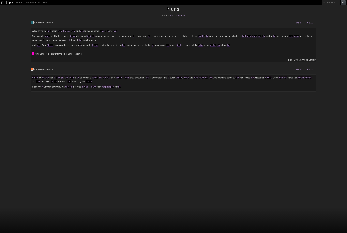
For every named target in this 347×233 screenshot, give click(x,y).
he (149, 36)
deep (104, 87)
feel (179, 45)
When (35, 77)
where (254, 36)
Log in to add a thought (177, 15)
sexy (291, 36)
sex (82, 31)
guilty (200, 45)
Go (343, 2)
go (78, 77)
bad (244, 36)
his (93, 36)
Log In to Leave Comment (302, 60)
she (66, 77)
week (269, 77)
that (89, 36)
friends (50, 45)
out (259, 36)
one (38, 45)
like (100, 77)
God (86, 87)
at (52, 81)
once (47, 36)
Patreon (45, 2)
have (96, 45)
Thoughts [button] (19, 2)
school (95, 77)
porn (249, 36)
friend (73, 36)
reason (103, 31)
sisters (119, 77)
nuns (60, 31)
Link (300, 23)
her (123, 45)
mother (45, 77)
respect (110, 87)
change (308, 77)
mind (115, 31)
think (48, 31)
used (71, 77)
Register (33, 2)
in (108, 31)
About (39, 2)
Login (27, 2)
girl (62, 77)
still (167, 45)
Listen (311, 23)
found (67, 31)
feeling (213, 45)
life (207, 36)
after (281, 77)
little (58, 77)
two (108, 77)
